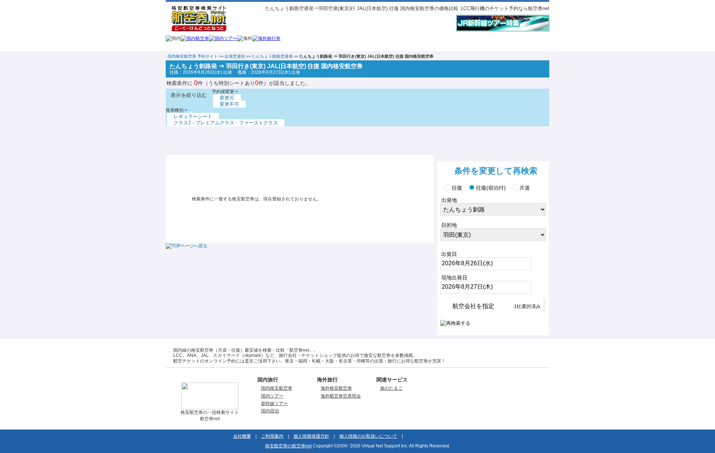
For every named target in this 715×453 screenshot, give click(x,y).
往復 (457, 188)
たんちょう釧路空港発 (272, 56)
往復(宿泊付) (491, 188)
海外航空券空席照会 (341, 396)
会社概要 (242, 436)
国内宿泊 (270, 411)
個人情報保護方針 (311, 436)
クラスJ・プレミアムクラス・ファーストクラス (226, 123)
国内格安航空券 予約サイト (193, 56)
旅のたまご (391, 388)
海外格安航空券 (336, 388)
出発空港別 (235, 56)
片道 (524, 188)
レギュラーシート (193, 116)
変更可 (227, 98)
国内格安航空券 (276, 388)
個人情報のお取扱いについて (368, 436)
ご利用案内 (272, 436)
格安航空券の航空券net (288, 446)
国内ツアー (272, 396)
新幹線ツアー (274, 403)
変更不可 (229, 104)
